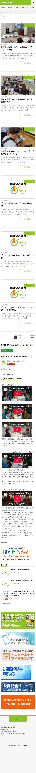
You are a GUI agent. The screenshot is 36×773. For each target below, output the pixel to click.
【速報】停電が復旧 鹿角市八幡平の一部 (17, 204)
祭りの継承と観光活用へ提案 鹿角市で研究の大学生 (17, 100)
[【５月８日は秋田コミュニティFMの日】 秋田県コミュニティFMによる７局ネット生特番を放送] (5, 595)
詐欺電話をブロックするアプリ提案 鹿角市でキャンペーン (17, 152)
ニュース (30, 25)
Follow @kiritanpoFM (7, 374)
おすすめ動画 (30, 7)
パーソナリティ (20, 7)
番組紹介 (10, 7)
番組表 (3, 7)
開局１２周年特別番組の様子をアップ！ (22, 580)
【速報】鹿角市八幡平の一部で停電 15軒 (18, 256)
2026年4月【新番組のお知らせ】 (21, 569)
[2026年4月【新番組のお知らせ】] (5, 573)
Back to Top (18, 719)
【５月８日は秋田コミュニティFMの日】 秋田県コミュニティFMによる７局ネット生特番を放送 (23, 593)
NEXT (32, 337)
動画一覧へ (4, 542)
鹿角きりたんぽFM (23, 745)
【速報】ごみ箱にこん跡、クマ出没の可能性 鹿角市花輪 (17, 308)
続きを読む (27, 63)
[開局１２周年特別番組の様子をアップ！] (5, 584)
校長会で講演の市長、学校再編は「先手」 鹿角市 (16, 48)
